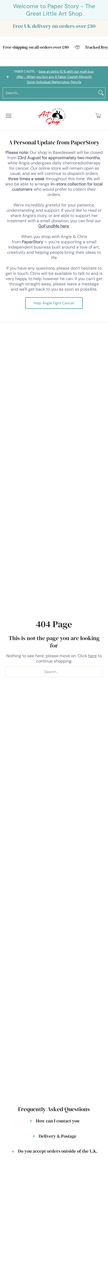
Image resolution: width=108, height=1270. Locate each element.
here (92, 656)
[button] (98, 115)
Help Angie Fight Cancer (54, 303)
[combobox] (50, 93)
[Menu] (8, 115)
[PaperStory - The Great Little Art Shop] (53, 116)
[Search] (101, 93)
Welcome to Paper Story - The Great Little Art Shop (54, 9)
